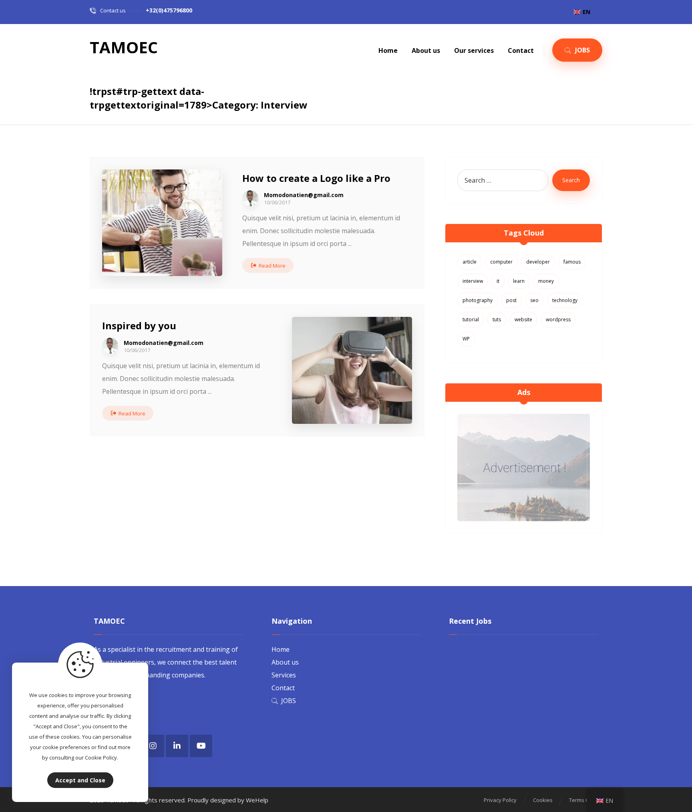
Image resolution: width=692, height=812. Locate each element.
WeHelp (257, 800)
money (546, 281)
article (470, 261)
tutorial (471, 319)
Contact (283, 687)
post (511, 300)
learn (519, 281)
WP (466, 338)
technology (564, 300)
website (523, 319)
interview (473, 281)
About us (285, 662)
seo (534, 300)
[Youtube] (201, 746)
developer (538, 261)
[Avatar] (250, 198)
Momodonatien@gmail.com (304, 195)
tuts (497, 319)
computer (501, 261)
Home (281, 649)
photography (478, 300)
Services (284, 675)
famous (572, 261)
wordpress (558, 319)
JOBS (288, 700)
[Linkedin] (177, 746)
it (498, 281)
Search (571, 180)
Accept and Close (80, 780)
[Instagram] (153, 746)
